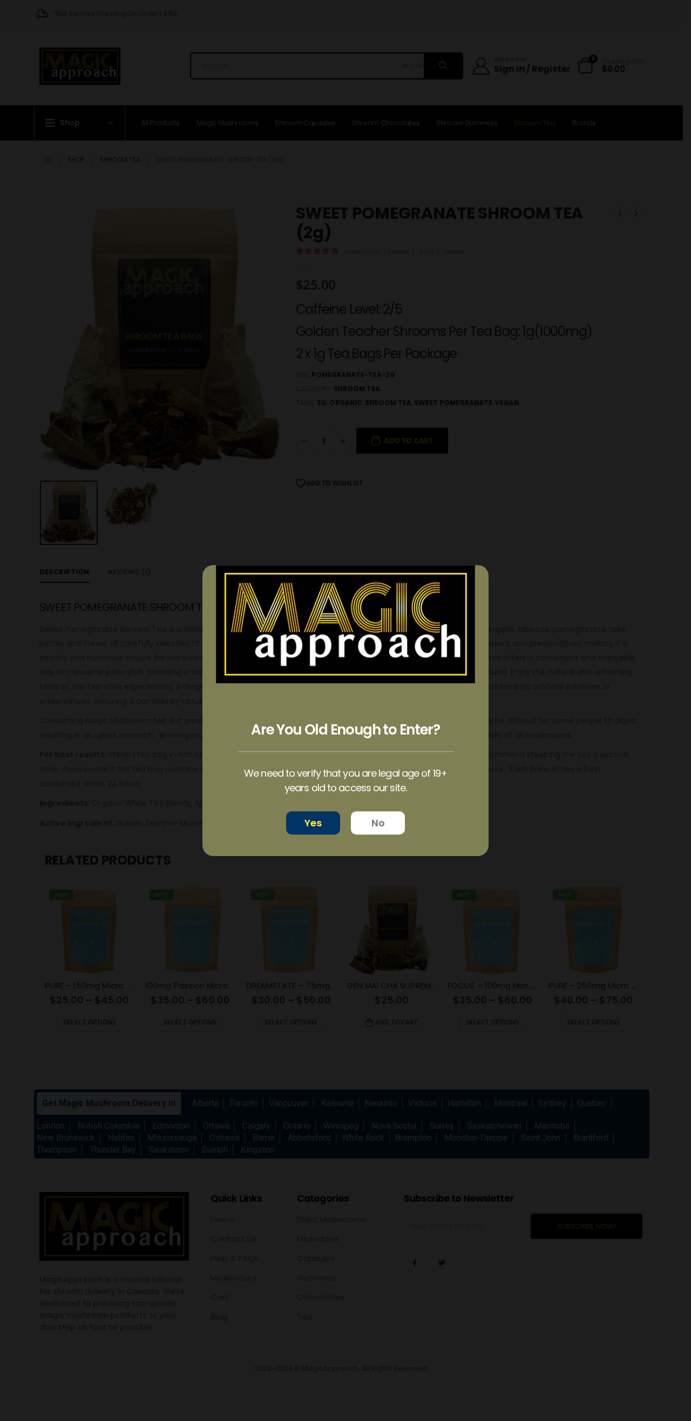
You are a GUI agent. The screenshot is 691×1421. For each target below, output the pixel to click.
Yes (313, 823)
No (378, 823)
